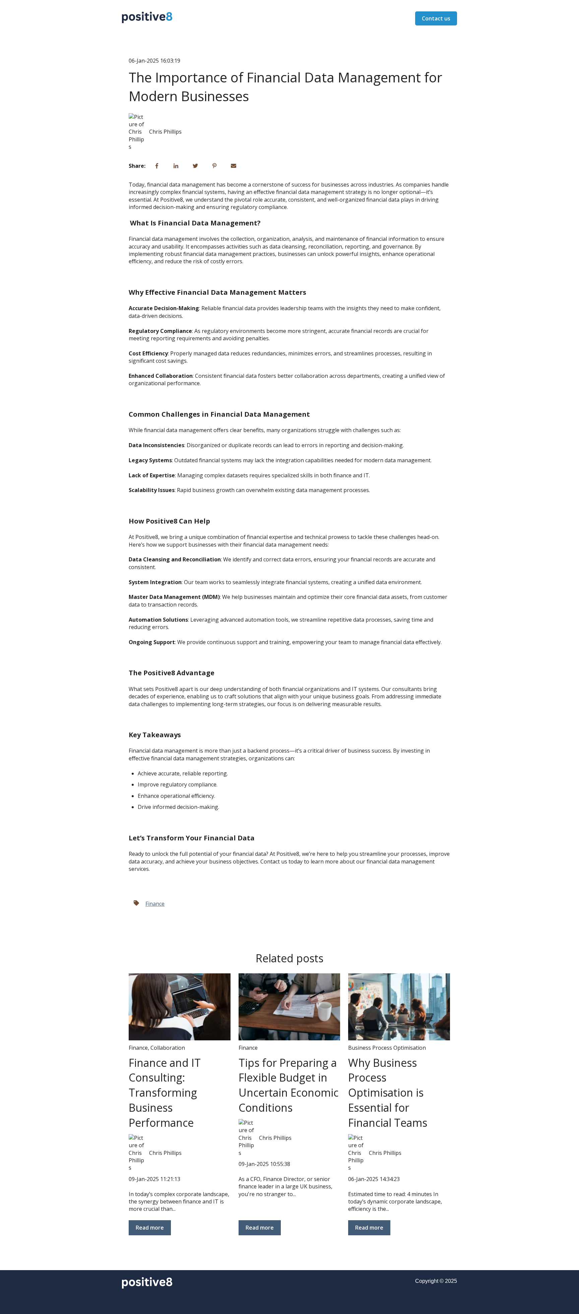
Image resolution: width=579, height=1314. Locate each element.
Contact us (436, 18)
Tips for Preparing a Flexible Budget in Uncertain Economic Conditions (288, 1085)
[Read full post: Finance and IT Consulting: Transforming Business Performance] (180, 1006)
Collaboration (167, 1047)
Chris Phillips (165, 131)
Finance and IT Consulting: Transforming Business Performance (165, 1092)
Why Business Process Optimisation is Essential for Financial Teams (387, 1092)
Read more (150, 1227)
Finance (155, 903)
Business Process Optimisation (387, 1047)
